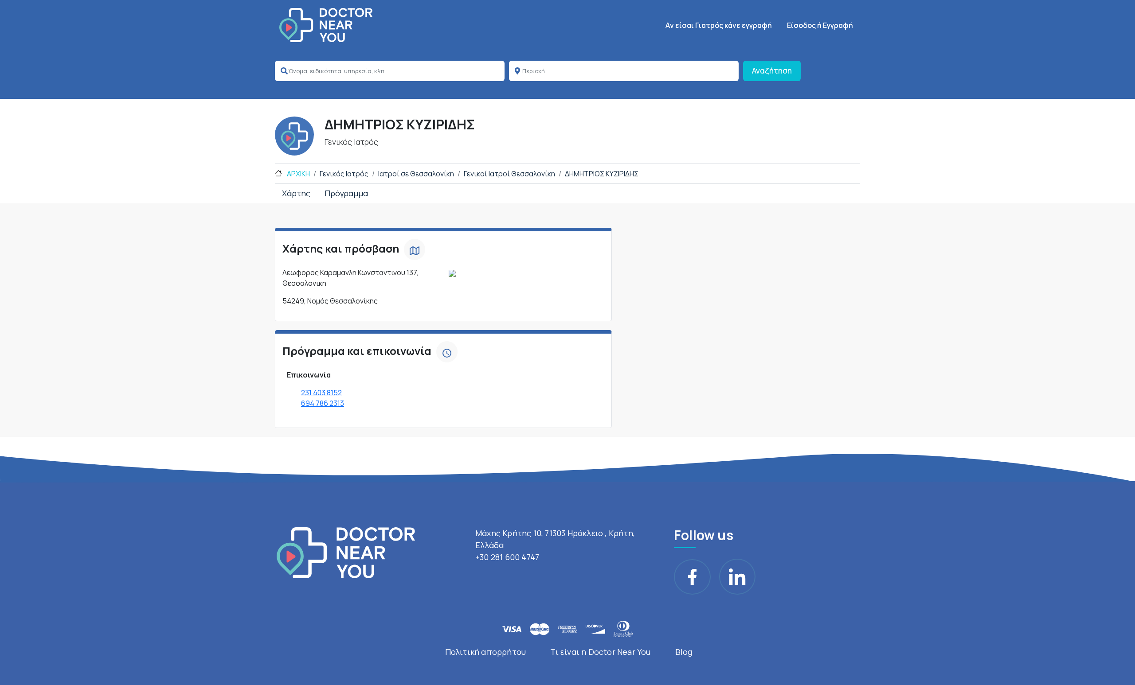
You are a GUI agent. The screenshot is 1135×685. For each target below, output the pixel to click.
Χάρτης (296, 193)
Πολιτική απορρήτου (485, 651)
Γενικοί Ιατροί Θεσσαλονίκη (509, 174)
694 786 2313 (322, 403)
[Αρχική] (326, 25)
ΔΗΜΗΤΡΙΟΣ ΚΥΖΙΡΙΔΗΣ (601, 174)
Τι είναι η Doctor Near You (600, 651)
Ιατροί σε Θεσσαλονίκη (416, 174)
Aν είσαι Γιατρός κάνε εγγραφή (718, 25)
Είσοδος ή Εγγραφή (820, 25)
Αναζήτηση (772, 71)
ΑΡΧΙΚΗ (298, 174)
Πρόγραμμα (346, 193)
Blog (684, 651)
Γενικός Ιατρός (344, 174)
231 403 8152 (321, 392)
